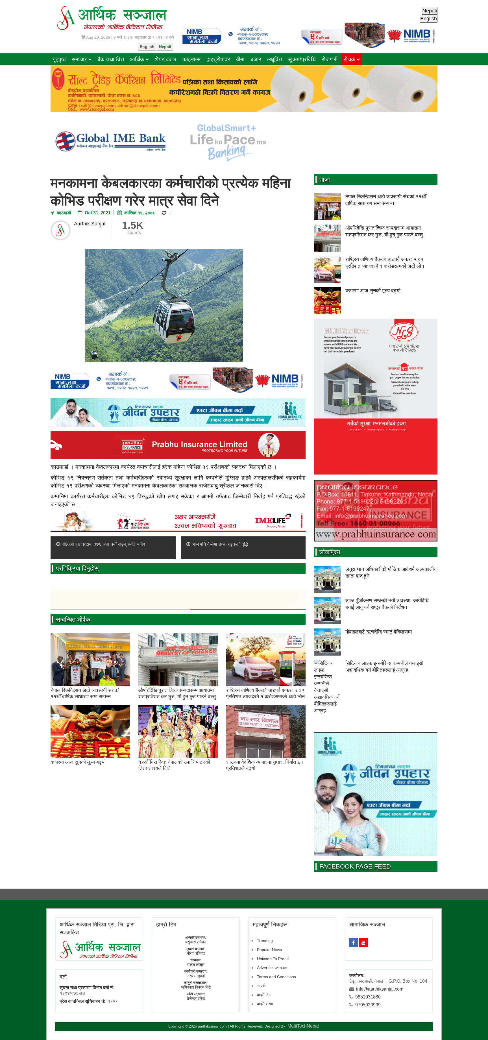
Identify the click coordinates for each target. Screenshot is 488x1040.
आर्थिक (137, 59)
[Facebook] (353, 942)
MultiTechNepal (303, 1026)
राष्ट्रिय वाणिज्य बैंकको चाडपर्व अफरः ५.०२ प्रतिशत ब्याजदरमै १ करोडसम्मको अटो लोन (265, 693)
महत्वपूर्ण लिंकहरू (270, 924)
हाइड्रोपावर (218, 59)
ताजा (324, 179)
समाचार (79, 59)
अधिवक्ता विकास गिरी (196, 987)
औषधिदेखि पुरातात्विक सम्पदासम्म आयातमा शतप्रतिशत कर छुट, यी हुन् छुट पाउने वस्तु (177, 693)
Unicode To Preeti (273, 959)
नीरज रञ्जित (196, 953)
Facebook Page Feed (355, 866)
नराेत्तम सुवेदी (196, 976)
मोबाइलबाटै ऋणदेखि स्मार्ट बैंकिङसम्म (378, 632)
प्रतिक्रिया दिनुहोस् (77, 568)
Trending (265, 940)
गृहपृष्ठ (59, 59)
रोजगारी (330, 59)
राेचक (349, 59)
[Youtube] (363, 942)
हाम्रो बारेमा (265, 1004)
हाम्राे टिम (166, 924)
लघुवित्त (274, 59)
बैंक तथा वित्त (110, 59)
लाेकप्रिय (329, 552)
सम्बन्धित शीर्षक (73, 619)
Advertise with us (272, 968)
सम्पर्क (261, 986)
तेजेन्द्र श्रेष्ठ (196, 998)
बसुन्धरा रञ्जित (195, 942)
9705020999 (368, 1004)
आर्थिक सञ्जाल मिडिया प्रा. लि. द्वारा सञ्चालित (97, 928)
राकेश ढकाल (195, 964)
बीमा (240, 59)
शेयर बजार (166, 59)
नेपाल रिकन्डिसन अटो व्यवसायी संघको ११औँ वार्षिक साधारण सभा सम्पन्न (85, 693)
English (147, 46)
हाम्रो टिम (264, 995)
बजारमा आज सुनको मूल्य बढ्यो (78, 762)
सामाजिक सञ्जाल (367, 924)
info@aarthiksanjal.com (379, 989)
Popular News (269, 949)
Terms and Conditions (276, 977)
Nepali (165, 46)
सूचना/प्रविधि (302, 59)
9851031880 (368, 997)
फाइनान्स (191, 59)
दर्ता (63, 977)
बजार (255, 59)
